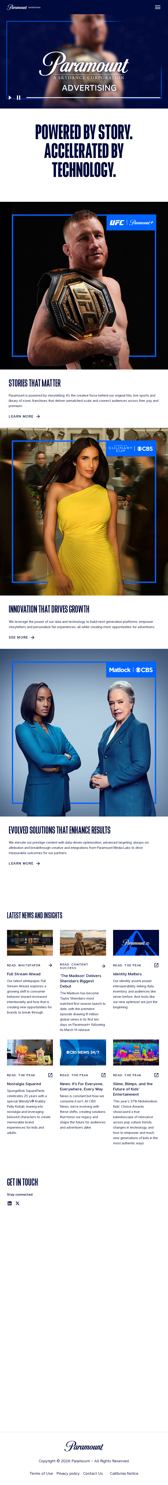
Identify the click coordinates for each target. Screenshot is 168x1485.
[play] (9, 97)
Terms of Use (41, 1473)
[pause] (18, 97)
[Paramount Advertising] (23, 7)
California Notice (124, 1473)
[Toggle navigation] (157, 7)
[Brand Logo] (84, 1446)
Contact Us (93, 1473)
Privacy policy (68, 1473)
